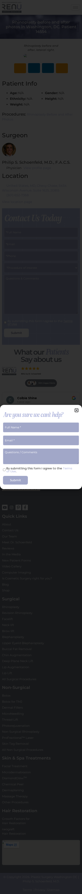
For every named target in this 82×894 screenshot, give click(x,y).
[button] (76, 410)
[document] (41, 447)
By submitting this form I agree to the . (39, 470)
